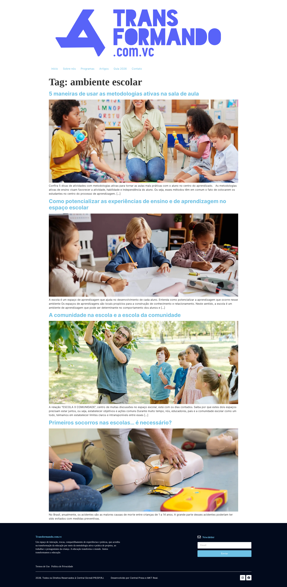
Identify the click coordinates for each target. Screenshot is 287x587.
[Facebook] (248, 577)
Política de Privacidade (62, 566)
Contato (137, 68)
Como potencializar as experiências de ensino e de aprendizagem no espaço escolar (137, 204)
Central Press (137, 578)
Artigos (104, 68)
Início (54, 68)
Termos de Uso (43, 566)
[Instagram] (242, 577)
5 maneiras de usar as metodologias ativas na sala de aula (124, 93)
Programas (87, 68)
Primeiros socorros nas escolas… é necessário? (110, 422)
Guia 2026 (120, 68)
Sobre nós (69, 68)
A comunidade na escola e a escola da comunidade (115, 315)
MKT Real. (152, 578)
